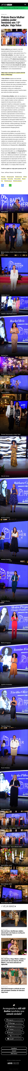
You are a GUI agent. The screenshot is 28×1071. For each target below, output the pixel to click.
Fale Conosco (14, 1053)
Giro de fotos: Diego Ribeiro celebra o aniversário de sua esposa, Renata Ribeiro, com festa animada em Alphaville (13, 961)
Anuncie (14, 1051)
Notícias (10, 1069)
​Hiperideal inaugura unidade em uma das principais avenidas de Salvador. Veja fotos (13, 990)
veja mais (9, 906)
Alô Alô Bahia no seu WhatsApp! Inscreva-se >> (14, 8)
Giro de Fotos (15, 1069)
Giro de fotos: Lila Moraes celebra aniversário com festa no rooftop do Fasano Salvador (13, 933)
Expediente (14, 1048)
